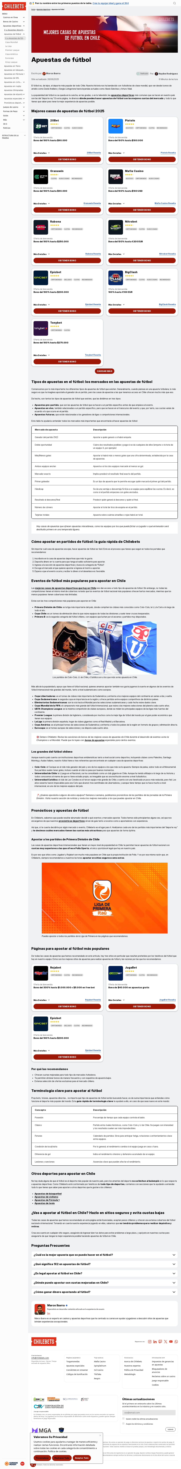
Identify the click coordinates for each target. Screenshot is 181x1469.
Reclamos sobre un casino (163, 1376)
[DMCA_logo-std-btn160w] (39, 1399)
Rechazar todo (61, 1458)
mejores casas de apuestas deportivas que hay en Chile (65, 588)
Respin (97, 1378)
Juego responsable (160, 1380)
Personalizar (42, 1458)
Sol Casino (98, 1370)
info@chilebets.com (40, 1358)
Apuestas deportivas (43, 9)
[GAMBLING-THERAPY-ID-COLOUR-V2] (53, 1399)
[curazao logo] (61, 1430)
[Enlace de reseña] (41, 126)
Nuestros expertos (132, 1365)
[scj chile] (70, 1399)
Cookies (155, 1385)
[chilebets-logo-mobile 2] (43, 1341)
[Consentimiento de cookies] (33, 1464)
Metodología (129, 1374)
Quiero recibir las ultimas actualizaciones (142, 1419)
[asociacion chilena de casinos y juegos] (85, 1399)
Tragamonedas (73, 1361)
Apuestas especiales (75, 1365)
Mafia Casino (99, 1361)
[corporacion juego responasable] (49, 1406)
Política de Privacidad (133, 1370)
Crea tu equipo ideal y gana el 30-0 (111, 3)
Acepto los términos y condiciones (139, 1424)
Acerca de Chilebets (133, 1361)
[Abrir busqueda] (174, 3)
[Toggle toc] (25, 136)
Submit (170, 1429)
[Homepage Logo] (14, 6)
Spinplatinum (100, 1365)
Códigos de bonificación (77, 1374)
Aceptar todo (82, 1458)
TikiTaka (97, 1374)
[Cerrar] (100, 1435)
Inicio (33, 9)
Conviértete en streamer (77, 1370)
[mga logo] (42, 1430)
